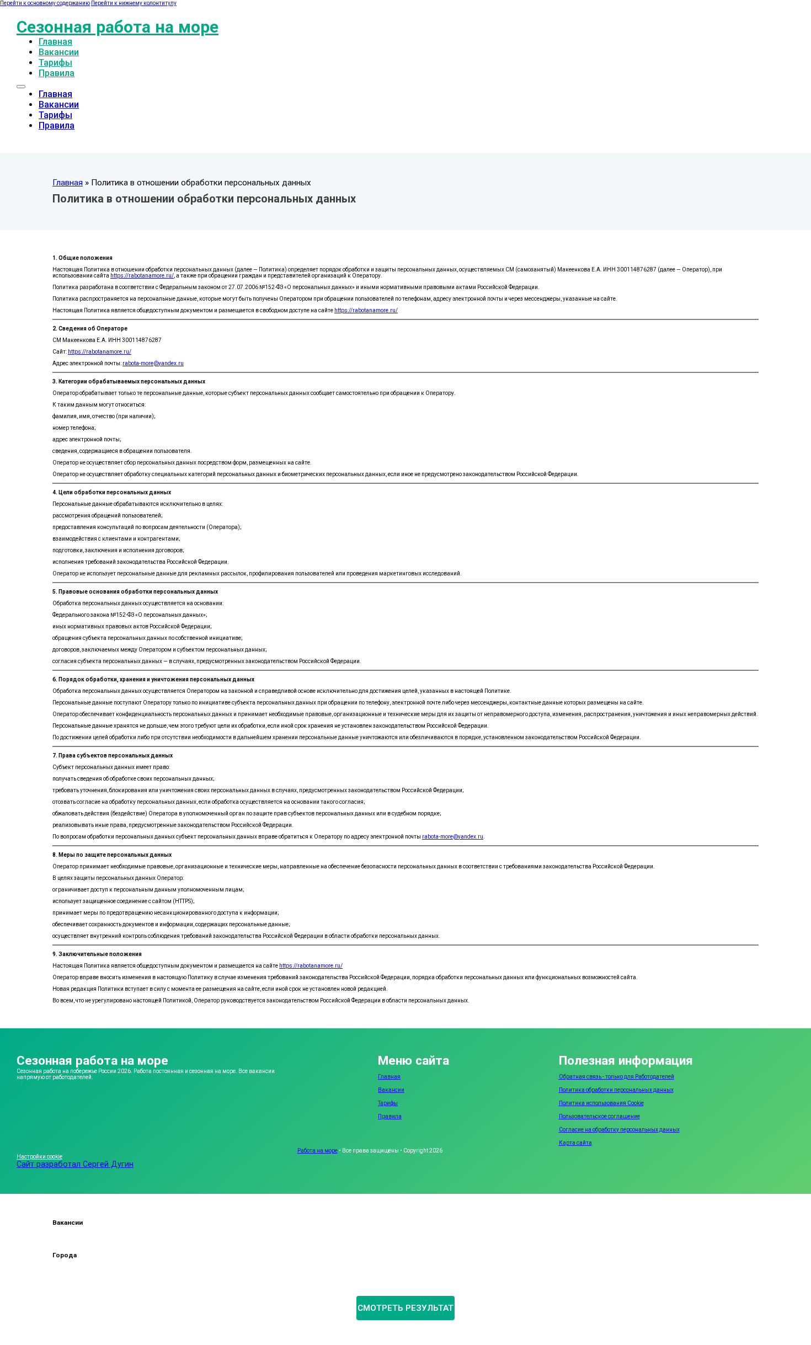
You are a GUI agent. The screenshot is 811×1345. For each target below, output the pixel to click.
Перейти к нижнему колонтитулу (134, 3)
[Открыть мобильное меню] (21, 86)
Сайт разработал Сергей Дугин (75, 1164)
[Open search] (22, 136)
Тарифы (55, 62)
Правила (56, 73)
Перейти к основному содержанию (45, 3)
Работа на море (317, 1150)
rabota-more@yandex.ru (153, 363)
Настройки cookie (39, 1157)
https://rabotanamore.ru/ (142, 276)
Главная (55, 41)
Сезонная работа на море (117, 26)
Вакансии (59, 52)
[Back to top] (772, 1314)
